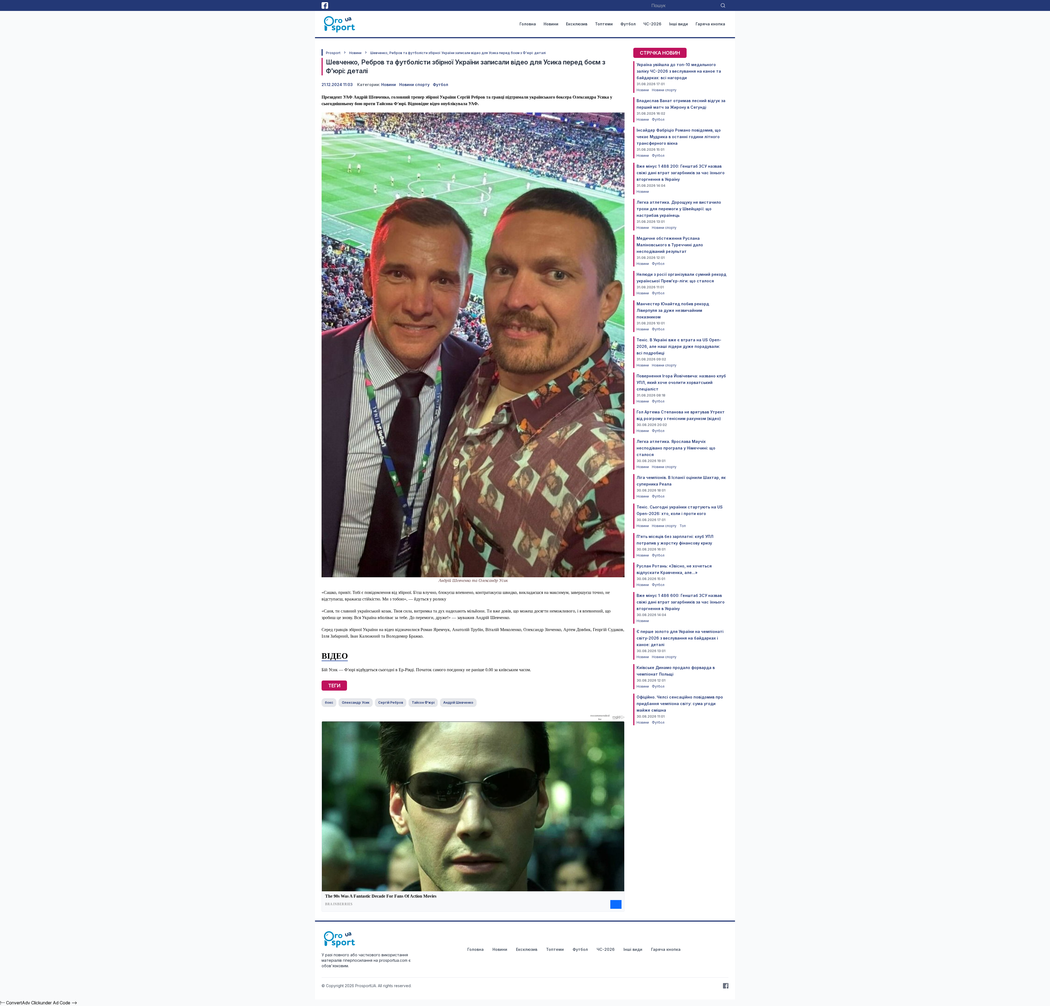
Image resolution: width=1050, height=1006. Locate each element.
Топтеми (604, 24)
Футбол (628, 24)
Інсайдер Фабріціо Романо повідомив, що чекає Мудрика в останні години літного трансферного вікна (679, 137)
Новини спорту (414, 84)
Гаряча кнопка (710, 24)
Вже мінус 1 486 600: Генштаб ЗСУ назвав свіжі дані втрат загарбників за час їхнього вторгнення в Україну (681, 602)
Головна (528, 24)
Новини (551, 24)
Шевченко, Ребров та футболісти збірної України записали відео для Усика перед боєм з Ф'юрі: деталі (458, 53)
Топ (682, 526)
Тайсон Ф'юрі (423, 702)
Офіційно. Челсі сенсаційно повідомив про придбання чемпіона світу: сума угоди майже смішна (680, 703)
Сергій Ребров (390, 702)
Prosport (333, 53)
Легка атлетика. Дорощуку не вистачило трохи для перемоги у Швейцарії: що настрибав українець (679, 209)
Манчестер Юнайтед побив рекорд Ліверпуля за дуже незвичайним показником (673, 310)
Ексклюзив (576, 24)
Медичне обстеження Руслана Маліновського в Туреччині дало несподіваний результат (670, 245)
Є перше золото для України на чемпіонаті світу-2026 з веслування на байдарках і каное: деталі (680, 638)
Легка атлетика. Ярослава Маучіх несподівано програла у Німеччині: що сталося (676, 448)
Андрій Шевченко (458, 702)
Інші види (678, 24)
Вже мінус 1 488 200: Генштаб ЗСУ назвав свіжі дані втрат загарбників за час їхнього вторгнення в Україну (681, 173)
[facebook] (325, 5)
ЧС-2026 (652, 24)
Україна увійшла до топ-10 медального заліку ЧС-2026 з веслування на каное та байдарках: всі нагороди (679, 71)
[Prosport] (340, 24)
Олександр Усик (355, 702)
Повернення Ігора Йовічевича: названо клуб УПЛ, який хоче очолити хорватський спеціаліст (681, 382)
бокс (329, 702)
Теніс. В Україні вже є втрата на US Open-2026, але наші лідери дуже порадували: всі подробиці (679, 346)
